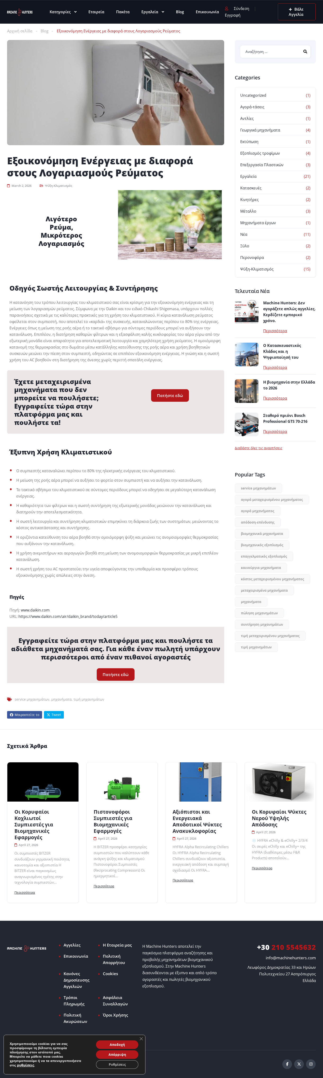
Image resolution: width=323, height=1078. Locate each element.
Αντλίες (247, 118)
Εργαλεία (149, 11)
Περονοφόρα (252, 257)
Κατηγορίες (60, 11)
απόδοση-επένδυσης (258, 522)
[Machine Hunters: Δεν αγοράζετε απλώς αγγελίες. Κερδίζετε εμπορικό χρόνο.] (246, 312)
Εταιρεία (96, 11)
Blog (180, 11)
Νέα (243, 234)
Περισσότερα (275, 331)
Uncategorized (253, 95)
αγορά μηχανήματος (257, 511)
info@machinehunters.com (291, 957)
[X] (299, 1064)
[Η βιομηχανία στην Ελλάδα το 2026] (246, 391)
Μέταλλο (248, 211)
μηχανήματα (61, 699)
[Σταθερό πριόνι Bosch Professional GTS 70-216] (246, 424)
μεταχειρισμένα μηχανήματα (264, 590)
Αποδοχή (117, 1044)
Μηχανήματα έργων (258, 222)
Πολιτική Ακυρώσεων (75, 1018)
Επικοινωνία (207, 11)
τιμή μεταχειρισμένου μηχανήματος (270, 635)
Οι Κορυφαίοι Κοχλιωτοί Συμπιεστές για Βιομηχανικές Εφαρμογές (33, 825)
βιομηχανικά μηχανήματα (262, 533)
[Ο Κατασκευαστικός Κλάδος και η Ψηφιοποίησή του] (246, 354)
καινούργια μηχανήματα (261, 567)
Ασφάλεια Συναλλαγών (115, 1001)
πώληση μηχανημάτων (259, 613)
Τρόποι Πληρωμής (74, 1001)
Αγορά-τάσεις (252, 106)
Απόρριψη (117, 1054)
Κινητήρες (249, 199)
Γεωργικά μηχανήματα (260, 130)
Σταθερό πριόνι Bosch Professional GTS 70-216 (285, 418)
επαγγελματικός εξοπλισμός (264, 556)
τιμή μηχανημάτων (89, 699)
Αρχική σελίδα (19, 31)
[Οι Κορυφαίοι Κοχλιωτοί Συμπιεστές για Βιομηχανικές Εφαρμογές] (43, 782)
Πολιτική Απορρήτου (114, 959)
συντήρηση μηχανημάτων (262, 624)
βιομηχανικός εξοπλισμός (262, 545)
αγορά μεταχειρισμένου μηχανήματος (272, 499)
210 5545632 (286, 947)
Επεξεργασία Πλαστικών (262, 164)
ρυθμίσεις (25, 1065)
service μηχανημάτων (32, 699)
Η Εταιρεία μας (117, 945)
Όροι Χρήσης (115, 1015)
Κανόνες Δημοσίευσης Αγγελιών (76, 980)
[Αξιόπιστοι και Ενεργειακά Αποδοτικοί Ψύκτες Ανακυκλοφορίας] (201, 782)
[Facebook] (287, 1064)
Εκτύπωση (249, 141)
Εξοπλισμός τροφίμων (260, 153)
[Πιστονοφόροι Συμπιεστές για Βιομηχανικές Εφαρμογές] (122, 782)
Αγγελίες (72, 945)
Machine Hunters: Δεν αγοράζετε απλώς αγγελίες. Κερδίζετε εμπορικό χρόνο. (289, 311)
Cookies (110, 973)
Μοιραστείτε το (27, 714)
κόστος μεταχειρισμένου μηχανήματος (272, 579)
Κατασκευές (251, 188)
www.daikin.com (35, 610)
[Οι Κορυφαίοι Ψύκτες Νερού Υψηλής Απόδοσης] (280, 782)
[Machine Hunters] (19, 11)
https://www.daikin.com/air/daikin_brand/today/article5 (68, 616)
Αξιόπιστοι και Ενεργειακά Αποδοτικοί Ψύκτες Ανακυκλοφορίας (197, 821)
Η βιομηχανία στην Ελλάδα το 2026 (289, 385)
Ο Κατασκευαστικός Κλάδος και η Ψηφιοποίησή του (282, 351)
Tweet (56, 714)
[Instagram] (311, 1064)
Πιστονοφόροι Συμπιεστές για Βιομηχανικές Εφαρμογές (113, 821)
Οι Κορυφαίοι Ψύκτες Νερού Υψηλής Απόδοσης (279, 818)
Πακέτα (123, 11)
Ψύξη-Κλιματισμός (58, 185)
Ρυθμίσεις (117, 1064)
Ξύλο (244, 246)
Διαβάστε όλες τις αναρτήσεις (258, 448)
